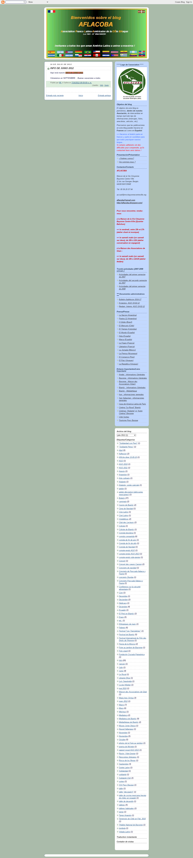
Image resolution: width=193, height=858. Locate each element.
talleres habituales (126, 809)
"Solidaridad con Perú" (128, 443)
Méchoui (122, 712)
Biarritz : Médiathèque (128, 391)
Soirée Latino (124, 768)
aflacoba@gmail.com (126, 200)
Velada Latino (124, 832)
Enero (121, 617)
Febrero (122, 628)
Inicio (81, 96)
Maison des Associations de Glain (133, 692)
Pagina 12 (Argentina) (128, 319)
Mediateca (123, 715)
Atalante (122, 482)
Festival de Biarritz (126, 635)
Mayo (121, 708)
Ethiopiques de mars (127, 624)
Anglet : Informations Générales (132, 375)
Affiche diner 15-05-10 (128, 457)
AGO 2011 (123, 468)
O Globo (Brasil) (125, 322)
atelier (121, 489)
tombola (122, 828)
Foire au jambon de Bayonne (130, 648)
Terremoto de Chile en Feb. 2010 (132, 819)
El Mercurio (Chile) (126, 326)
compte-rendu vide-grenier (129, 557)
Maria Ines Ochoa (126, 698)
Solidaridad (123, 771)
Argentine (123, 475)
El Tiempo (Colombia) (128, 329)
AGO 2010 (123, 464)
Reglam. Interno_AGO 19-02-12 (132, 306)
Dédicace (123, 603)
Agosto (122, 471)
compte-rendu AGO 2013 (129, 554)
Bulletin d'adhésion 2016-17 (130, 300)
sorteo (121, 782)
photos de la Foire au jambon (131, 743)
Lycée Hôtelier (125, 685)
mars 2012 (123, 701)
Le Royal (122, 674)
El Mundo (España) (127, 333)
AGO (121, 461)
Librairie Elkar (124, 678)
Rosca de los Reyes (127, 761)
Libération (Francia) (127, 347)
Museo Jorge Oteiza (127, 726)
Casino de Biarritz (126, 505)
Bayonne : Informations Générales (133, 378)
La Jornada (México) (127, 350)
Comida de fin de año (127, 543)
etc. (120, 621)
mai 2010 (122, 688)
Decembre (123, 596)
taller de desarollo (126, 801)
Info (101, 85)
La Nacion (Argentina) (128, 315)
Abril (121, 450)
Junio (106, 85)
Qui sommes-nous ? (127, 162)
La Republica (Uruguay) (128, 364)
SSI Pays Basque (126, 785)
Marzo (121, 705)
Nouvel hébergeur (126, 729)
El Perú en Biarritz (126, 614)
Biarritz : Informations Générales (132, 388)
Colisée (122, 526)
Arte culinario (124, 478)
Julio (121, 668)
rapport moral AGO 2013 (129, 750)
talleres (122, 805)
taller (121, 789)
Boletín (122, 498)
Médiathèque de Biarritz (128, 722)
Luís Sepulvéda (125, 681)
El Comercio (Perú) (127, 357)
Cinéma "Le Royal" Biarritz (130, 408)
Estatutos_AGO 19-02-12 (129, 303)
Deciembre (123, 600)
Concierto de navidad (127, 568)
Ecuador (122, 610)
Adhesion (123, 454)
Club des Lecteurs (126, 523)
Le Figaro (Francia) (126, 343)
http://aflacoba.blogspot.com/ (129, 203)
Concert (122, 561)
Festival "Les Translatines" (130, 631)
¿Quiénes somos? (126, 158)
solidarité (122, 775)
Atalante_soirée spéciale (129, 485)
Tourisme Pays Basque (128, 420)
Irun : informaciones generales (131, 395)
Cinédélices (123, 519)
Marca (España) (125, 340)
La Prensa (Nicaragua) (128, 354)
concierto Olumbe (126, 577)
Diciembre (123, 607)
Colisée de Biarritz (126, 530)
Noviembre (123, 736)
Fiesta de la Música (127, 644)
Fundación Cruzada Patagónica (132, 655)
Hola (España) (125, 336)
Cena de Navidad (126, 509)
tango (121, 812)
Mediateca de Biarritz (127, 719)
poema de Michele (126, 747)
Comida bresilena (126, 533)
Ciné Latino (123, 516)
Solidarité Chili (125, 778)
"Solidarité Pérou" (126, 447)
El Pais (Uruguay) (126, 360)
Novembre (123, 733)
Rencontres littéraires (127, 757)
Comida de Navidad (127, 547)
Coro (121, 593)
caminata (122, 502)
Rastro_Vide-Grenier (127, 754)
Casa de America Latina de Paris (132, 404)
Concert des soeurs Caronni (130, 564)
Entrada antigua (104, 96)
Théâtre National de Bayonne (131, 825)
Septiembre (123, 764)
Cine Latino (123, 512)
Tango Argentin (125, 815)
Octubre (122, 740)
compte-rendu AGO (127, 551)
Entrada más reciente (55, 96)
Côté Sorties (124, 417)
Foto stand (123, 651)
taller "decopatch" (126, 792)
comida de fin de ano (127, 540)
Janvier (122, 664)
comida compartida (127, 537)
